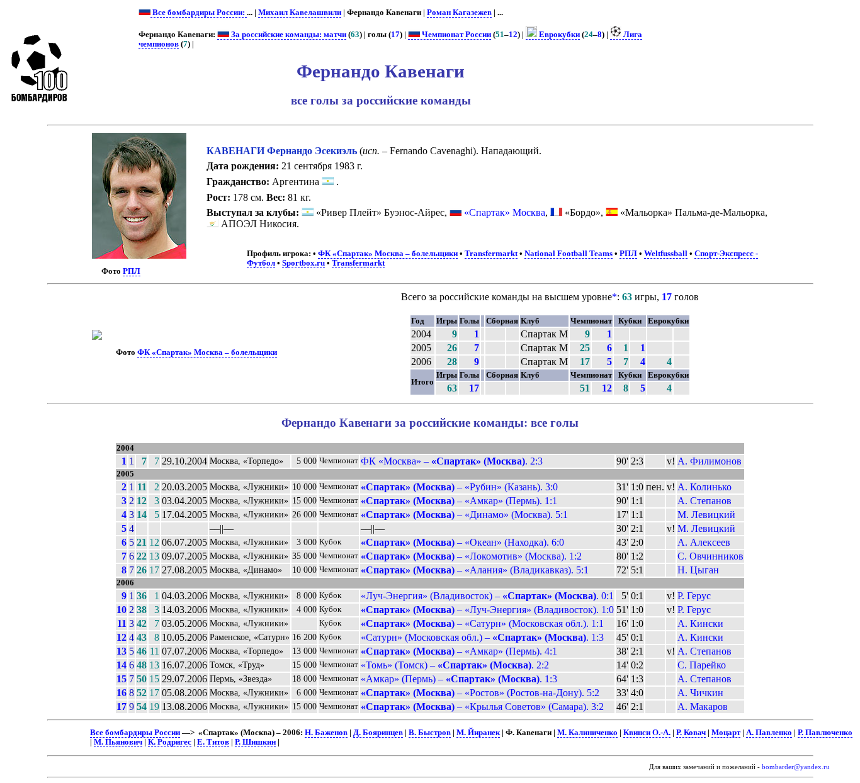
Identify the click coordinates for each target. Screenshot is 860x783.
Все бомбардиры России (135, 732)
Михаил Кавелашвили (299, 12)
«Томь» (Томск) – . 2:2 (455, 665)
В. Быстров (430, 732)
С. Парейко (701, 665)
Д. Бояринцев (378, 732)
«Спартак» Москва (504, 212)
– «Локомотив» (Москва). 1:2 (471, 556)
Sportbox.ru (303, 263)
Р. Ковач (691, 732)
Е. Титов (213, 742)
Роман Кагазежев (459, 12)
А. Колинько (704, 487)
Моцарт (725, 732)
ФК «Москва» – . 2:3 (452, 461)
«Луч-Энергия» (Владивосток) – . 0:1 (487, 595)
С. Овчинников (710, 556)
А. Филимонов (709, 461)
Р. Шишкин (255, 742)
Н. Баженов (326, 732)
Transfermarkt (491, 253)
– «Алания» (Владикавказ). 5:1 (475, 570)
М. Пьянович (118, 742)
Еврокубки (558, 34)
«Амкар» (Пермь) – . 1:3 (459, 678)
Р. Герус (694, 595)
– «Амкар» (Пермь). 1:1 (459, 500)
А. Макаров (702, 706)
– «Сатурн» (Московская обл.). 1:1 (482, 623)
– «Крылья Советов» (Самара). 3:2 (482, 706)
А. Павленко (769, 732)
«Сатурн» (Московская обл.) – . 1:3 (482, 637)
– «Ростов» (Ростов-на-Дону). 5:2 (480, 692)
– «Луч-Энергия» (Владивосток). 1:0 (487, 609)
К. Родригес (169, 742)
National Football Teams (568, 253)
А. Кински (700, 623)
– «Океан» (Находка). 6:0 (462, 542)
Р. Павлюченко (825, 732)
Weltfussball (665, 253)
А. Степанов (704, 500)
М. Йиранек (478, 732)
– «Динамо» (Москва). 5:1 (464, 514)
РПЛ (131, 271)
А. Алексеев (703, 542)
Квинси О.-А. (646, 732)
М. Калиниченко (587, 732)
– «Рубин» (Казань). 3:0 (459, 487)
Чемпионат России (455, 34)
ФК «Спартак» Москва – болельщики (388, 253)
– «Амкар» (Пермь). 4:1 (459, 651)
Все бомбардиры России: (198, 12)
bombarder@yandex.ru (796, 766)
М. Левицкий (706, 514)
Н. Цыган (698, 570)
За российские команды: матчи (287, 34)
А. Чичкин (700, 692)
